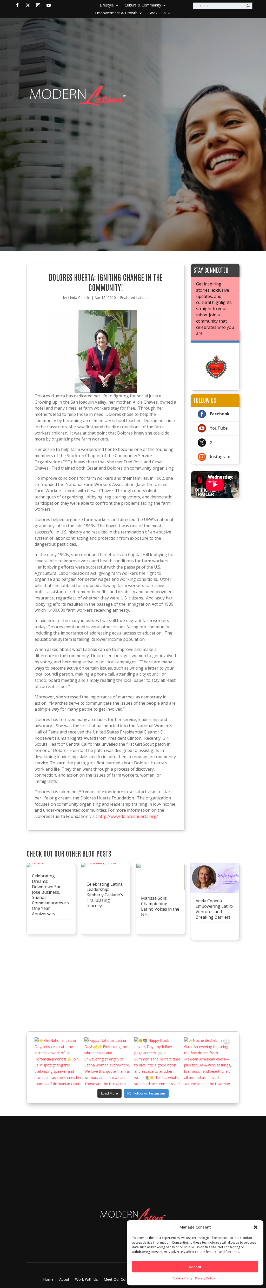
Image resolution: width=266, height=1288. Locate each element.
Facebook (220, 414)
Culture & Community (143, 5)
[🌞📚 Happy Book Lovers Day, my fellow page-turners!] (158, 1061)
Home (48, 1280)
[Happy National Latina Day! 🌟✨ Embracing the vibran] (108, 1061)
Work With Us (86, 1280)
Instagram (220, 456)
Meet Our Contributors (123, 1280)
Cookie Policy (182, 1278)
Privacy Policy (205, 1278)
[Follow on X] (28, 5)
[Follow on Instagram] (38, 5)
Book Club (157, 13)
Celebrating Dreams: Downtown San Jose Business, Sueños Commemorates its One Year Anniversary (50, 895)
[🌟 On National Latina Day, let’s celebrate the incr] (58, 1061)
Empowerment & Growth (116, 13)
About (64, 1280)
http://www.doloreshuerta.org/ (128, 816)
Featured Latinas (134, 297)
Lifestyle (107, 5)
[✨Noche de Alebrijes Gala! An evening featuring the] (207, 1061)
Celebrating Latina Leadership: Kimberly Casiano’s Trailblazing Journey (105, 895)
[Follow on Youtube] (48, 5)
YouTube (219, 428)
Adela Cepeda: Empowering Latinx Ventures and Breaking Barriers (214, 909)
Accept (195, 1266)
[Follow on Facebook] (17, 5)
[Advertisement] (133, 147)
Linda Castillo (79, 297)
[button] (255, 1227)
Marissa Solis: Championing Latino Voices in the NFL (160, 906)
